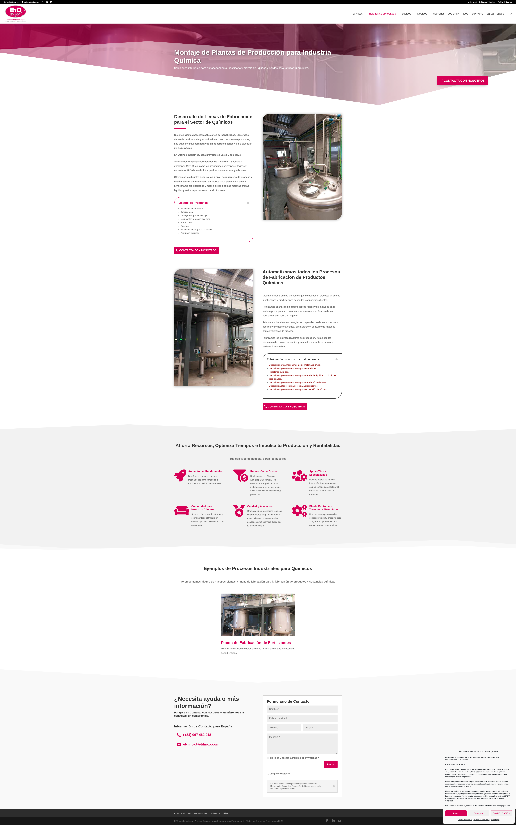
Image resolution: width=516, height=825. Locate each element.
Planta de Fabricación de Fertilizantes (256, 643)
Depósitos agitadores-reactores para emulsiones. (293, 368)
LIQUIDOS (422, 14)
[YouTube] (51, 2)
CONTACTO (477, 14)
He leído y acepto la (294, 758)
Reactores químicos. (279, 372)
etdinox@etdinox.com (201, 744)
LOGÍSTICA (453, 14)
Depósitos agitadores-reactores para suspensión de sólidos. (298, 389)
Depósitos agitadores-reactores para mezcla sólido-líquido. (297, 382)
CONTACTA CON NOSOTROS (464, 80)
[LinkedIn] (47, 2)
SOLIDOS (406, 14)
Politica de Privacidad (482, 820)
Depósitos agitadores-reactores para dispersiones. (293, 386)
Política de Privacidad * (305, 758)
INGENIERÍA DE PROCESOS (382, 14)
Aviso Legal (495, 820)
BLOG (465, 14)
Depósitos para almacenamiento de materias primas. (294, 365)
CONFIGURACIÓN (501, 813)
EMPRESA (357, 14)
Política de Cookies (465, 820)
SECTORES (439, 14)
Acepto (456, 813)
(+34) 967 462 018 (197, 735)
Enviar (331, 764)
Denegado (478, 813)
